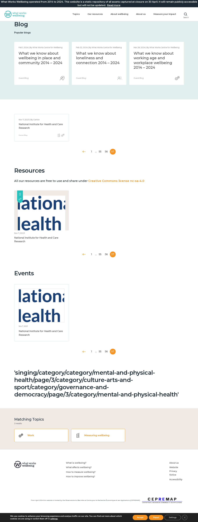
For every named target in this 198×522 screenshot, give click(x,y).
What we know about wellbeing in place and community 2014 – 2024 (40, 58)
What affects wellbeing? (79, 467)
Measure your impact (165, 14)
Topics (76, 14)
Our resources (95, 14)
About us (141, 14)
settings (54, 518)
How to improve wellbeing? (80, 476)
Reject (156, 517)
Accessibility (175, 479)
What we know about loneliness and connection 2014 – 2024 (98, 58)
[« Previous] (84, 152)
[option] (41, 63)
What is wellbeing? (76, 463)
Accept (140, 517)
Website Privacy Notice (173, 471)
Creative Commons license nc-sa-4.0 (116, 181)
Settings (173, 517)
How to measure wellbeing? (81, 472)
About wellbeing (119, 14)
